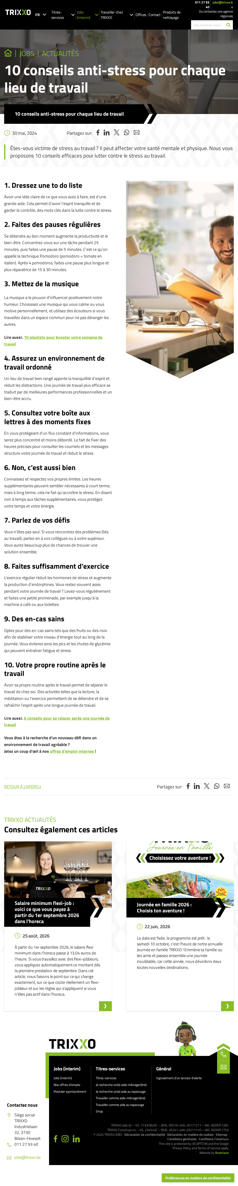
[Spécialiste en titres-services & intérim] (8, 53)
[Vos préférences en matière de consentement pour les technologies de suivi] (198, 1177)
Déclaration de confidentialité (144, 1134)
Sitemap (221, 1134)
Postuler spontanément (70, 1091)
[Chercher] (228, 25)
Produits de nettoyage (171, 15)
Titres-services (57, 15)
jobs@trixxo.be (223, 4)
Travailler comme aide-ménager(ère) (120, 1097)
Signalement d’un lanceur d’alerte (179, 1077)
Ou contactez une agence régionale (216, 13)
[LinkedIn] (76, 1139)
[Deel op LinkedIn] (106, 133)
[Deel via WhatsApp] (126, 133)
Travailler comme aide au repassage (120, 1104)
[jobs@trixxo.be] (223, 1067)
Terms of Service (209, 1148)
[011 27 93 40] (223, 1054)
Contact (155, 14)
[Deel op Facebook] (97, 133)
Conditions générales (182, 1138)
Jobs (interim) (83, 15)
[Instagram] (65, 1139)
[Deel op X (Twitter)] (116, 133)
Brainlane (222, 1152)
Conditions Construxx (214, 1138)
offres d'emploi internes (72, 751)
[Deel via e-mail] (136, 133)
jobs (26, 53)
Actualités (61, 53)
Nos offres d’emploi (67, 1084)
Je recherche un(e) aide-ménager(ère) (121, 1084)
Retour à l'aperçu (22, 787)
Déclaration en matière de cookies (190, 1134)
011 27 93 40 (202, 4)
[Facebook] (55, 1139)
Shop (99, 1111)
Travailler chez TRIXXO (112, 15)
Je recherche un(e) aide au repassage (120, 1091)
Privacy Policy (181, 1148)
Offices (141, 14)
